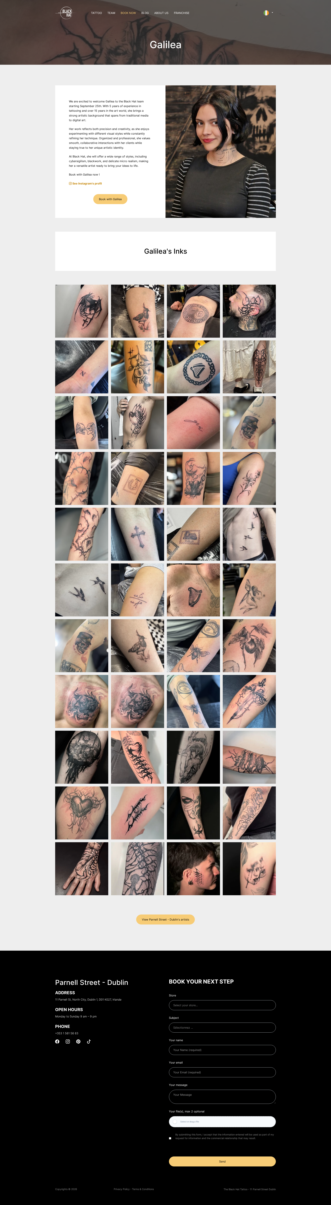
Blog (145, 13)
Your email (176, 1062)
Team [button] (111, 13)
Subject (174, 1017)
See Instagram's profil (87, 183)
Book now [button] (128, 13)
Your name (176, 1040)
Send (222, 1161)
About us (161, 13)
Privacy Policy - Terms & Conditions (134, 1189)
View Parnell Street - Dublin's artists (165, 919)
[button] (268, 13)
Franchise (181, 13)
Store (172, 995)
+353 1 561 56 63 (66, 1033)
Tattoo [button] (96, 13)
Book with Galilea (110, 199)
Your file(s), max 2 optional (186, 1111)
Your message (178, 1085)
